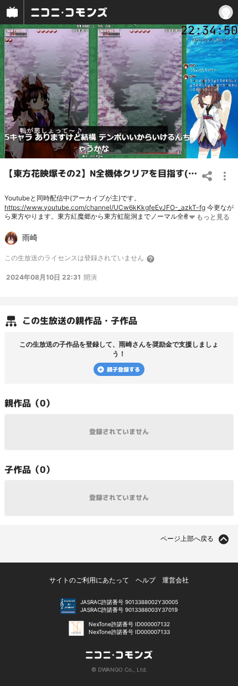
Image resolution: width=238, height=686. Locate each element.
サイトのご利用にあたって (89, 580)
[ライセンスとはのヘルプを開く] (151, 259)
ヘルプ (146, 580)
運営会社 (175, 580)
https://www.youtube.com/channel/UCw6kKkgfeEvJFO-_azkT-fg (104, 207)
